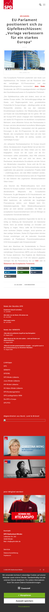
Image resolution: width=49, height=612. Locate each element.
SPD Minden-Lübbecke (11, 377)
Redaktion (31, 285)
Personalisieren (24, 606)
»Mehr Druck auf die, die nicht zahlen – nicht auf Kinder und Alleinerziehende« (22, 339)
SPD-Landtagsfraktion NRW (13, 395)
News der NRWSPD (12, 330)
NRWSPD (7, 370)
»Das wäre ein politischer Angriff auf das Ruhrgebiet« (20, 333)
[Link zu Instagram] (43, 569)
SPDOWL (7, 373)
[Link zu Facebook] (40, 569)
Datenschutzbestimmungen (30, 582)
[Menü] (44, 4)
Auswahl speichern (24, 601)
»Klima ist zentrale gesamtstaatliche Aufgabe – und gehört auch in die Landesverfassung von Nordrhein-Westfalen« (24, 346)
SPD (5, 366)
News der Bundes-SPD (13, 306)
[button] (10, 268)
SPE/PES (7, 403)
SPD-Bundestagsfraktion (12, 392)
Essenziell (25, 588)
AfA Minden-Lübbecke (11, 384)
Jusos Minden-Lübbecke (12, 381)
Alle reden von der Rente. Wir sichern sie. (16, 315)
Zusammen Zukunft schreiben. (13, 310)
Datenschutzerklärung (11, 553)
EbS (37, 260)
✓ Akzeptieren (24, 595)
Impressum (7, 555)
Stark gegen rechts (9, 320)
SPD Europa (24, 16)
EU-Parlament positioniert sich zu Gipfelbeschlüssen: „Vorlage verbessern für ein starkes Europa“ (24, 30)
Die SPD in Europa (10, 399)
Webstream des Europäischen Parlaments (19, 263)
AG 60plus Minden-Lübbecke (13, 388)
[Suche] (39, 4)
